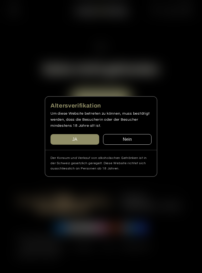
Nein (127, 139)
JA (74, 139)
